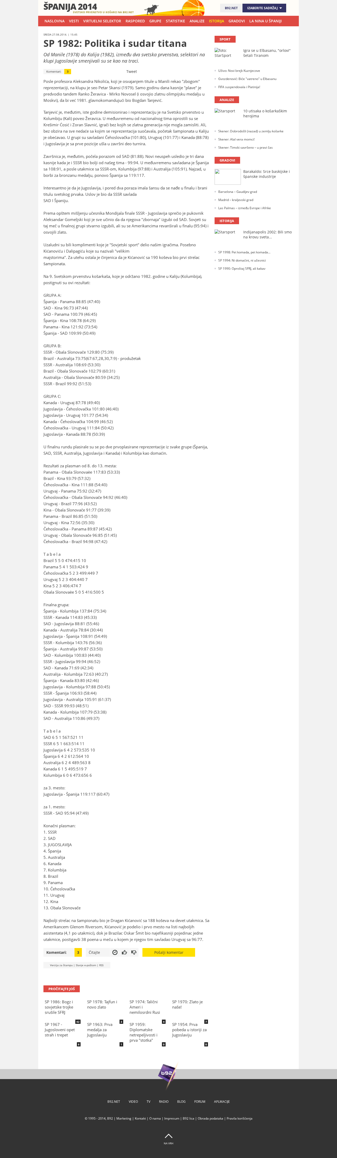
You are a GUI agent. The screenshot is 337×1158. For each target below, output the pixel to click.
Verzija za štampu (61, 965)
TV (148, 1101)
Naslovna (54, 20)
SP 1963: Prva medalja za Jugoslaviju (99, 1029)
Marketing (123, 1118)
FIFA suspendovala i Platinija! (239, 87)
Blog (181, 1101)
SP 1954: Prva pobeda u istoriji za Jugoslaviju (189, 1029)
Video (133, 1101)
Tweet (131, 71)
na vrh (168, 1143)
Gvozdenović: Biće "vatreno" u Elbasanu (247, 79)
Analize (197, 20)
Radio (163, 1101)
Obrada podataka (210, 1118)
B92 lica (188, 1118)
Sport (225, 39)
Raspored (135, 20)
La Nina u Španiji (265, 20)
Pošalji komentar (169, 952)
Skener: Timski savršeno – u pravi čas (245, 147)
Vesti (74, 20)
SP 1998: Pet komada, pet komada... (244, 252)
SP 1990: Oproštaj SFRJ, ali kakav (241, 268)
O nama (155, 1118)
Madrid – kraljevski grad (235, 200)
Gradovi (237, 20)
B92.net (231, 8)
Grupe (155, 20)
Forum (199, 1101)
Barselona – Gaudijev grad (237, 191)
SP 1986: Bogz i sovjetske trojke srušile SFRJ (59, 1007)
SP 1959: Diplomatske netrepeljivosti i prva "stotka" (143, 1032)
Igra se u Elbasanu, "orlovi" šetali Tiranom (267, 53)
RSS (101, 965)
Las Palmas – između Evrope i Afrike (244, 208)
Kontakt (140, 1118)
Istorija (216, 20)
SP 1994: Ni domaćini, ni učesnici (242, 260)
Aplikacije (222, 1101)
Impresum (171, 1118)
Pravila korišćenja (239, 1118)
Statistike (175, 20)
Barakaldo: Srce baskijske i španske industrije (266, 174)
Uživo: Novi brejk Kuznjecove (239, 70)
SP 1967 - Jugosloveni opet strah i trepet (60, 1029)
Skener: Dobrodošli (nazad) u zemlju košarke (251, 131)
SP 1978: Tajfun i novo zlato (102, 1004)
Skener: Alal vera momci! (236, 139)
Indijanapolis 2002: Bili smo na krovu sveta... (267, 234)
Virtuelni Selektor (102, 20)
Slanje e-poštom (86, 965)
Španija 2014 (70, 6)
